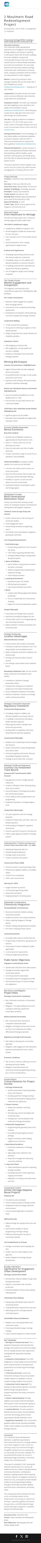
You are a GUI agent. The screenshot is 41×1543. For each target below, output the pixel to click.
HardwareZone (9, 87)
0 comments (9, 31)
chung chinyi (10, 29)
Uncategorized (31, 29)
